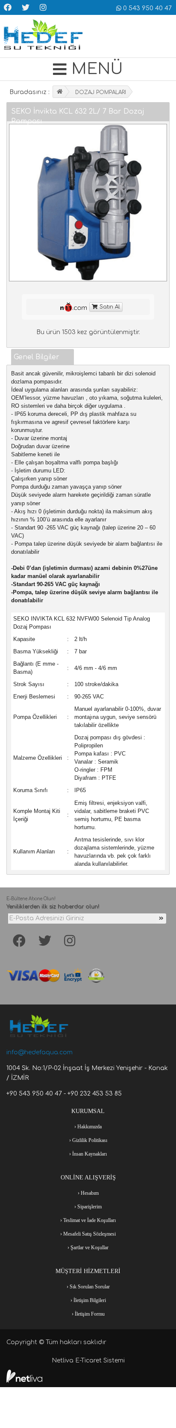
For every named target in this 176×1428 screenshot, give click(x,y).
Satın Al (109, 307)
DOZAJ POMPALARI (100, 92)
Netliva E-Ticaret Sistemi (88, 1360)
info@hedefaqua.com (39, 1052)
